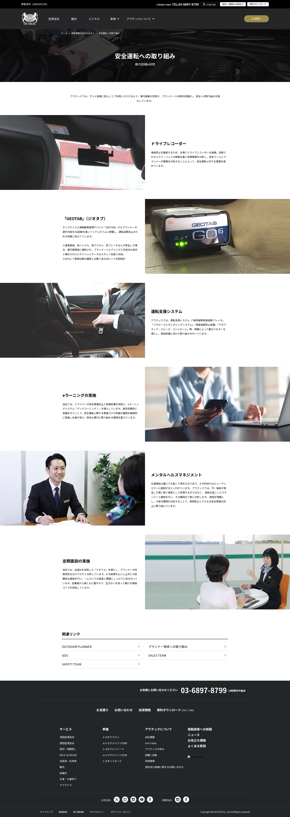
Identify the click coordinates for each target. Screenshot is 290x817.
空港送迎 (53, 19)
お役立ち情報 (197, 740)
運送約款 (63, 811)
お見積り (256, 18)
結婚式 (63, 773)
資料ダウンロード (258, 4)
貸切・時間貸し (68, 749)
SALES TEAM (157, 655)
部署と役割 (151, 755)
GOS (65, 655)
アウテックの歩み (154, 749)
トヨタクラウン (110, 737)
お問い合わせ (123, 710)
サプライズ (66, 785)
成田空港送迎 (67, 743)
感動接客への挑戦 (200, 729)
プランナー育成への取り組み (168, 646)
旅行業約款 (78, 811)
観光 (74, 19)
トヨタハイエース (112, 761)
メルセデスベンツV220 (114, 755)
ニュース (194, 734)
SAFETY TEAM (71, 664)
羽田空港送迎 (67, 737)
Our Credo (151, 743)
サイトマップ (46, 811)
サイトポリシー (97, 811)
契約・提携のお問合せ (232, 4)
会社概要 (150, 737)
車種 (105, 729)
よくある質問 (197, 746)
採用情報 (145, 710)
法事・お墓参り (68, 779)
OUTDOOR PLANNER (77, 646)
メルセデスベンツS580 (114, 743)
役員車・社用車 (68, 761)
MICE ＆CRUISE (68, 755)
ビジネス (94, 19)
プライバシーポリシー (121, 811)
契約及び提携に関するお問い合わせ (164, 767)
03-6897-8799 (213, 690)
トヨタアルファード (113, 749)
